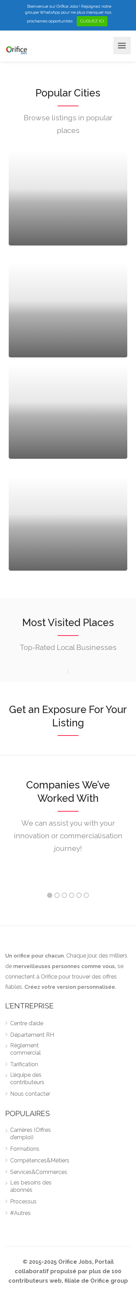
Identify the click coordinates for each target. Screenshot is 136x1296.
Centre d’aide (26, 1023)
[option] (68, 877)
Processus (23, 1201)
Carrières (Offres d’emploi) (30, 1134)
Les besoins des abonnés (31, 1186)
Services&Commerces (38, 1172)
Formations (24, 1149)
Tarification (24, 1064)
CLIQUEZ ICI (92, 21)
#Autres (20, 1213)
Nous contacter (30, 1093)
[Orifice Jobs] (16, 49)
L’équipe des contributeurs (27, 1079)
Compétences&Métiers (39, 1160)
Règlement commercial (25, 1049)
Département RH (32, 1035)
